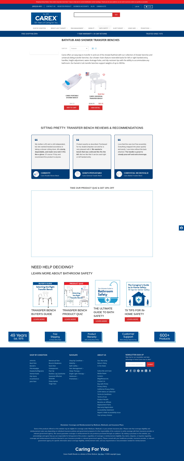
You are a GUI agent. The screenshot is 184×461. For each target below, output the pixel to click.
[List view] (96, 48)
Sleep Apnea (53, 381)
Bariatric (33, 366)
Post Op (51, 371)
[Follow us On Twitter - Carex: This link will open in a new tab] (127, 371)
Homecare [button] (73, 376)
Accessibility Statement (105, 410)
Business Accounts (81, 6)
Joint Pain (33, 381)
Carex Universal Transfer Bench (96, 97)
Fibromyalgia (34, 368)
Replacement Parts (104, 405)
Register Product (64, 6)
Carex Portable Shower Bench (72, 97)
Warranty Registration (105, 407)
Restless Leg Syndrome (57, 374)
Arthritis (33, 361)
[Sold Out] (96, 82)
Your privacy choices (104, 415)
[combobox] (93, 14)
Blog (93, 6)
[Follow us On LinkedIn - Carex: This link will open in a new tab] (146, 371)
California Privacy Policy (105, 389)
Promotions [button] (73, 379)
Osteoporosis (53, 368)
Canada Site (101, 6)
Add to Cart (71, 108)
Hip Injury (33, 376)
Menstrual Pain (54, 361)
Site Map (101, 454)
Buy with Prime (102, 384)
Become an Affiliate (104, 402)
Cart (149, 6)
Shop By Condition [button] (75, 361)
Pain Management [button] (75, 368)
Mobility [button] (72, 363)
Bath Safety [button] (73, 366)
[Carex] (46, 18)
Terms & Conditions (104, 394)
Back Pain (33, 363)
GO (116, 15)
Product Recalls (102, 399)
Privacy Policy (102, 386)
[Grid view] (93, 48)
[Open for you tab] (181, 227)
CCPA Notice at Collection (106, 392)
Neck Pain (52, 366)
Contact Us (50, 6)
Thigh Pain (52, 384)
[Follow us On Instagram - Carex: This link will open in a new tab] (134, 371)
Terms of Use (102, 397)
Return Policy (102, 363)
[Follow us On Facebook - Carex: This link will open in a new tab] (130, 371)
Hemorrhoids (34, 374)
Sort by (64, 48)
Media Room (101, 373)
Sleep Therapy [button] (74, 371)
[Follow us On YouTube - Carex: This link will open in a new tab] (142, 371)
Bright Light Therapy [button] (76, 374)
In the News (101, 366)
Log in (137, 6)
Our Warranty (102, 361)
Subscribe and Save (104, 371)
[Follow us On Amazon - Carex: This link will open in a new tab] (150, 371)
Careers (100, 376)
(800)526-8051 (37, 6)
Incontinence (34, 379)
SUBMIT (150, 364)
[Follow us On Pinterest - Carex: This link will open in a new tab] (138, 371)
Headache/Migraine (37, 371)
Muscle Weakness (55, 363)
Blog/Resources (102, 379)
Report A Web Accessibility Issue (109, 412)
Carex (119, 454)
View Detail (95, 108)
